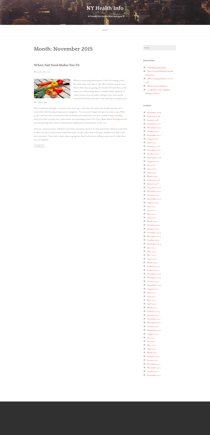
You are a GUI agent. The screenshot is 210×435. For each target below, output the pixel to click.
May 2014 (151, 255)
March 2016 (152, 176)
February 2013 (153, 311)
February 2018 (153, 116)
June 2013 (151, 296)
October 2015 (153, 195)
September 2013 (154, 285)
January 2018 (152, 120)
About (105, 30)
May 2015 (151, 214)
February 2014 (153, 266)
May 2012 (151, 345)
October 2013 (153, 281)
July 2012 (151, 337)
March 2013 (152, 307)
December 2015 (154, 187)
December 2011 (154, 364)
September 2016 (154, 157)
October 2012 (153, 326)
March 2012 (152, 352)
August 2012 (152, 334)
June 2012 (151, 341)
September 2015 (154, 199)
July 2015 (151, 206)
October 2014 (153, 240)
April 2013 (151, 304)
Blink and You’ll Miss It (157, 86)
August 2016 (152, 161)
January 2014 (152, 270)
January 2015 (152, 229)
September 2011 (154, 375)
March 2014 (152, 262)
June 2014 (151, 251)
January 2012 (152, 360)
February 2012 (153, 356)
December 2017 (154, 124)
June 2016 (151, 169)
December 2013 (154, 274)
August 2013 (152, 289)
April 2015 (151, 217)
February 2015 (153, 225)
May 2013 (151, 300)
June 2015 (151, 210)
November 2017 (154, 127)
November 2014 (154, 236)
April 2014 (151, 259)
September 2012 (154, 330)
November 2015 (154, 191)
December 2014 (154, 232)
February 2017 (153, 146)
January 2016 (152, 184)
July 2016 (151, 165)
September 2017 (154, 135)
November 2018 (154, 112)
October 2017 (153, 131)
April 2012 (151, 349)
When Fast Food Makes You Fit (56, 65)
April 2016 (151, 172)
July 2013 (151, 292)
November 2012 (154, 322)
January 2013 (152, 315)
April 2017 (151, 142)
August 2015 (152, 202)
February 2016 (153, 180)
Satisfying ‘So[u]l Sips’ (157, 67)
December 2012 (154, 319)
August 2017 (152, 139)
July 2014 (151, 247)
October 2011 (153, 371)
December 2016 (154, 150)
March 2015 (152, 221)
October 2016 (153, 154)
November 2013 (154, 277)
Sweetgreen (118, 119)
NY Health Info (105, 8)
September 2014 (154, 244)
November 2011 (154, 367)
